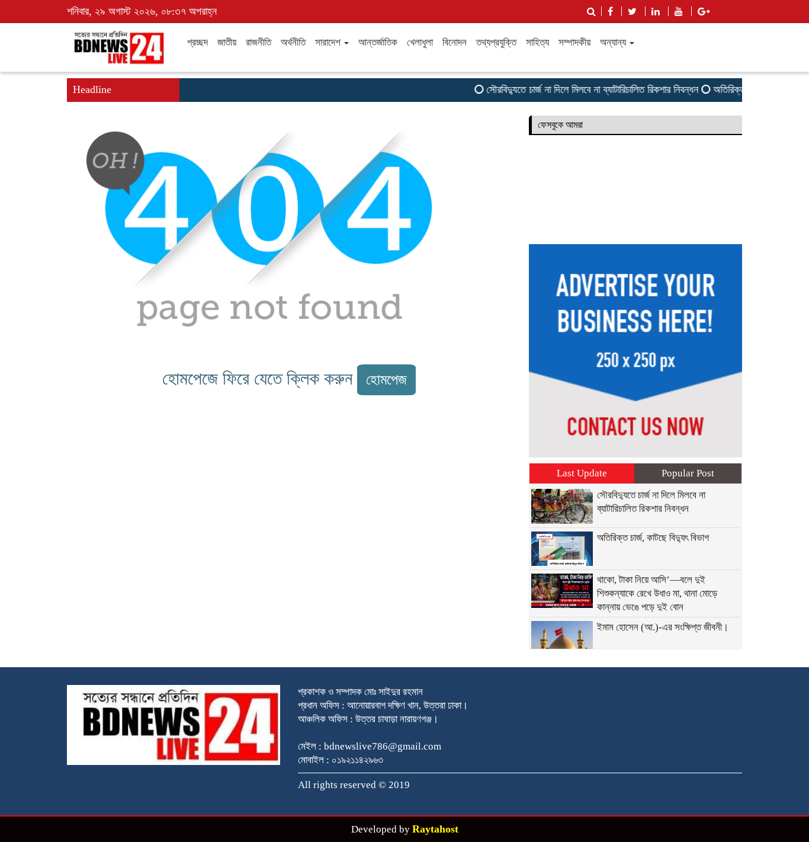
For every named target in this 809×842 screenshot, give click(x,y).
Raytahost (435, 829)
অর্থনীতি (293, 42)
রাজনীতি (258, 42)
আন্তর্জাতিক (377, 42)
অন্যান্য (614, 42)
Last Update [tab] (582, 473)
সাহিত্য (537, 42)
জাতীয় (226, 42)
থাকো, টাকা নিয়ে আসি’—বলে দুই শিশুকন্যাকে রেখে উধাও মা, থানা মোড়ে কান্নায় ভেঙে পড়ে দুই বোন (657, 593)
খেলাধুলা (420, 42)
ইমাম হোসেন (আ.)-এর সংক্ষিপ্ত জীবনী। (662, 627)
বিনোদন (454, 42)
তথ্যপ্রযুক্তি (496, 42)
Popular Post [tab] (688, 473)
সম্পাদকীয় (574, 42)
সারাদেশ (329, 42)
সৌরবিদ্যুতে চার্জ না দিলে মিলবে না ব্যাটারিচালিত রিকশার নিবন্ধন (585, 89)
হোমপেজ (386, 380)
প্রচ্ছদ (197, 42)
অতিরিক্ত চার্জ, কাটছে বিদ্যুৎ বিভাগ (653, 537)
